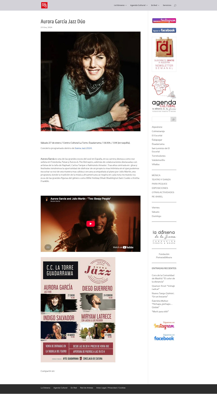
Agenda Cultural (137, 5)
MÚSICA (156, 175)
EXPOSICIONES (160, 188)
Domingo (156, 216)
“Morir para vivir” (160, 311)
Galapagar (157, 139)
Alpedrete (157, 127)
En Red (154, 5)
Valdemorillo (158, 160)
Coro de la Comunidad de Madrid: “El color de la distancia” (163, 278)
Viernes (155, 207)
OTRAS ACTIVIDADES (163, 192)
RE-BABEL (157, 196)
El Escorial (157, 135)
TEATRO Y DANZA (161, 179)
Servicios (167, 5)
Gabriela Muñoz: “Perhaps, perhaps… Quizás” (162, 304)
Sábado (155, 211)
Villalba (155, 164)
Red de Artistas (86, 388)
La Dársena (119, 5)
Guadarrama (158, 144)
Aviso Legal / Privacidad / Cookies (110, 388)
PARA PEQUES (159, 183)
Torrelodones (158, 155)
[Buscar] (173, 119)
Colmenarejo (158, 131)
